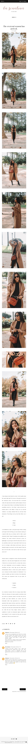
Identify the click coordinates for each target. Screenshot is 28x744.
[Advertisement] (14, 712)
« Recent (4, 689)
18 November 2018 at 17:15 (16, 646)
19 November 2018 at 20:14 (14, 658)
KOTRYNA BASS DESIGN (17, 742)
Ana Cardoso (7, 646)
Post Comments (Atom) (21, 691)
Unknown (7, 632)
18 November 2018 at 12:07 (14, 632)
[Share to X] (6, 623)
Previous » (23, 689)
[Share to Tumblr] (12, 623)
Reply (6, 643)
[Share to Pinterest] (10, 623)
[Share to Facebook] (8, 623)
